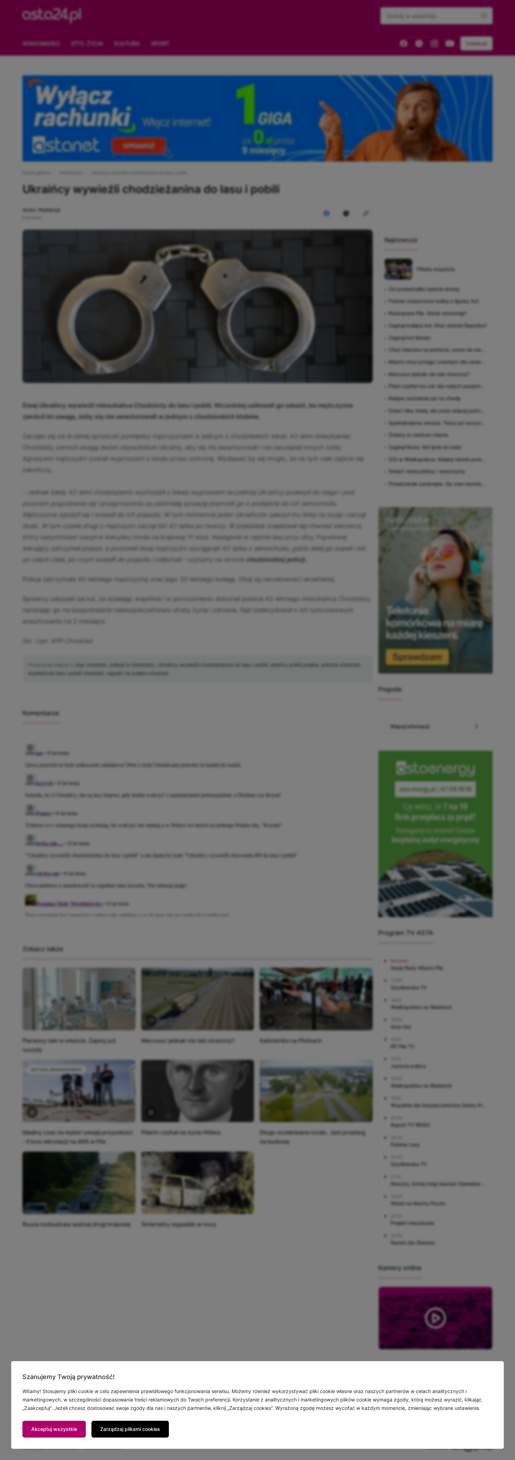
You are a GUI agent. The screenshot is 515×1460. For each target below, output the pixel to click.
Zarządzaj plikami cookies (130, 1429)
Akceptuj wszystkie (54, 1429)
